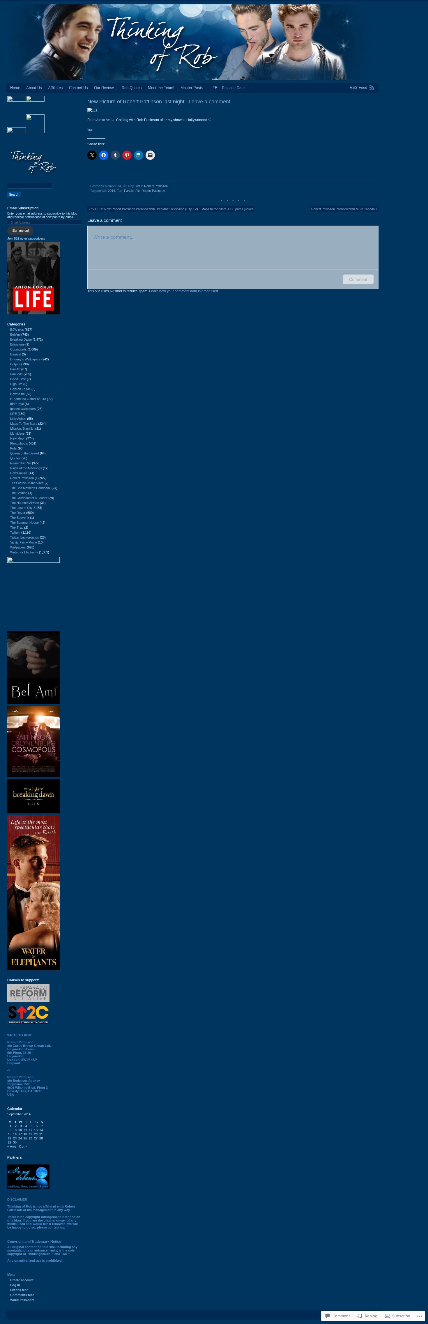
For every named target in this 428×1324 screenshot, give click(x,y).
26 (30, 1138)
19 (30, 1134)
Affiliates (55, 88)
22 (9, 1138)
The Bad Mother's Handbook (30, 488)
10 (20, 1130)
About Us (34, 88)
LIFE (13, 413)
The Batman (18, 493)
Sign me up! (20, 230)
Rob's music (19, 473)
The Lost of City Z (23, 507)
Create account (21, 1280)
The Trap (16, 527)
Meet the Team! (161, 88)
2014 (111, 190)
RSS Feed (358, 87)
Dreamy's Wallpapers (25, 359)
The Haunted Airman (24, 503)
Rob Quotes (132, 88)
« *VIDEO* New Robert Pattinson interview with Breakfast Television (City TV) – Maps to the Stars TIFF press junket (171, 209)
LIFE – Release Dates (228, 88)
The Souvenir (19, 517)
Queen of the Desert (24, 453)
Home (15, 88)
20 (36, 1134)
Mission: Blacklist (22, 428)
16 (15, 1134)
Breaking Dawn (21, 339)
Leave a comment (209, 102)
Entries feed (19, 1290)
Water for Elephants (24, 552)
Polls (13, 448)
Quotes (15, 458)
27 (36, 1138)
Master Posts (192, 88)
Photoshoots (19, 443)
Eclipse (15, 364)
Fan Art (15, 369)
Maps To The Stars (23, 423)
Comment (358, 279)
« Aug (11, 1146)
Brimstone (17, 344)
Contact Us (78, 88)
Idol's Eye (17, 404)
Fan (119, 190)
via (89, 130)
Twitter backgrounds (24, 537)
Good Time (18, 379)
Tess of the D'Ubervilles (27, 483)
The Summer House (24, 522)
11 (25, 1130)
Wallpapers (18, 547)
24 (20, 1138)
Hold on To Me (20, 389)
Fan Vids (16, 374)
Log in (15, 1285)
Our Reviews (105, 88)
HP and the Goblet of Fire (28, 399)
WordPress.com (22, 1300)
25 (25, 1138)
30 (15, 1142)
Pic (137, 190)
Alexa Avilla (105, 120)
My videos (17, 433)
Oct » (23, 1146)
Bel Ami (15, 334)
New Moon (17, 438)
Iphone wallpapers (23, 408)
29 (9, 1142)
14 (41, 1130)
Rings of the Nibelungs (26, 468)
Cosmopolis (18, 349)
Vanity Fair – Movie (23, 542)
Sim (137, 186)
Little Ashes (18, 418)
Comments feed (22, 1295)
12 (30, 1130)
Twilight (15, 532)
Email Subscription (22, 208)
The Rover (17, 512)
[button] (92, 110)
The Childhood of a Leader (28, 498)
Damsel (15, 354)
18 (25, 1134)
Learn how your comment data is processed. (184, 291)
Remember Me (20, 463)
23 (15, 1138)
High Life (16, 384)
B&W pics (17, 329)
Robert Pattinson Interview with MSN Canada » (344, 209)
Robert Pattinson (156, 186)
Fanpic (129, 190)
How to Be (17, 394)
